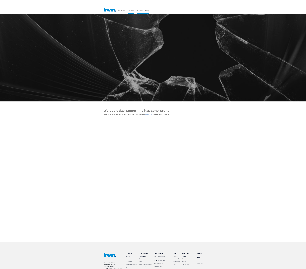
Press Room (176, 267)
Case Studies (158, 253)
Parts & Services (159, 261)
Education (128, 259)
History (175, 264)
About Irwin (176, 259)
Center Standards (143, 267)
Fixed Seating (142, 256)
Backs (140, 259)
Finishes (131, 11)
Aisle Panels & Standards (145, 264)
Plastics (184, 261)
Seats (140, 261)
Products (121, 11)
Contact (199, 253)
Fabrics (184, 259)
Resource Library (143, 11)
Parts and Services (158, 263)
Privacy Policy (200, 263)
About (175, 253)
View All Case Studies (159, 256)
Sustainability (176, 261)
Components (143, 253)
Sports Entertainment (131, 267)
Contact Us (148, 114)
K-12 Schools (129, 261)
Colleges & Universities (131, 264)
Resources (185, 253)
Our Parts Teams (158, 266)
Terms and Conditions (202, 261)
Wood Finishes (185, 267)
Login (198, 257)
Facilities (128, 256)
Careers (175, 256)
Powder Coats (185, 264)
